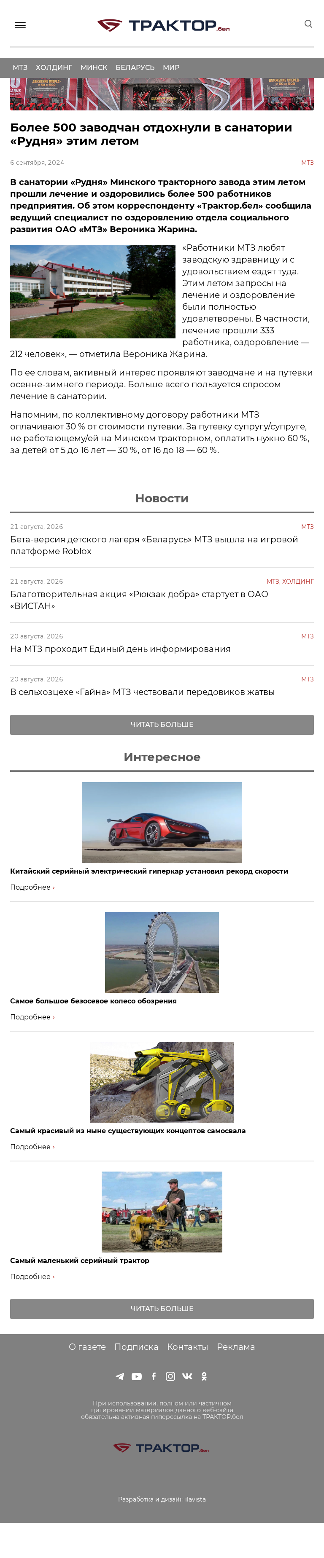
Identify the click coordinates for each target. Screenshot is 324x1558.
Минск (94, 68)
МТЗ (20, 68)
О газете (87, 1347)
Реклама (236, 1347)
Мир (171, 68)
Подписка (136, 1347)
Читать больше (162, 725)
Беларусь (135, 68)
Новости (162, 498)
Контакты (187, 1347)
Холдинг (54, 68)
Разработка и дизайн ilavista (162, 1499)
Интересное (162, 757)
